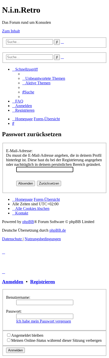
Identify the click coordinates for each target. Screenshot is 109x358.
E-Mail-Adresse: (19, 151)
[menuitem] (43, 78)
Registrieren (42, 281)
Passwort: (14, 311)
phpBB (28, 222)
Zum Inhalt (11, 31)
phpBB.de (57, 230)
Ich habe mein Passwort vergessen (43, 321)
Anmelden (12, 281)
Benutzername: (18, 297)
